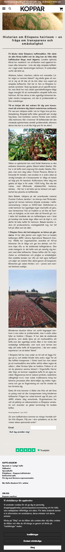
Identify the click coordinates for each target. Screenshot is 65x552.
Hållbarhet (6, 468)
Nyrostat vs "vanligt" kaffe (12, 466)
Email (11, 427)
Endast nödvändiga (32, 541)
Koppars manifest (9, 496)
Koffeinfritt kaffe (9, 476)
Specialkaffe (7, 471)
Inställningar (32, 534)
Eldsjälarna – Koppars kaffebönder (16, 473)
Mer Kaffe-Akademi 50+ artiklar (15, 483)
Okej (32, 547)
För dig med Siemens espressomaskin (18, 478)
